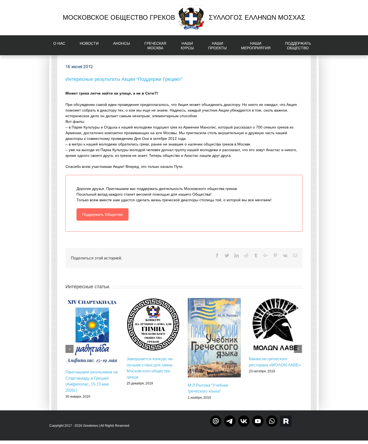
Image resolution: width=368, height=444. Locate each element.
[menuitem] (62, 45)
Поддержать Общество (102, 214)
